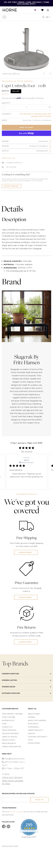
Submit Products (35, 730)
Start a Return (8, 717)
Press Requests (9, 743)
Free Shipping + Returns (12, 714)
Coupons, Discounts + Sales (38, 738)
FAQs (4, 724)
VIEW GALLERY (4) (11, 73)
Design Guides (34, 743)
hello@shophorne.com (15, 759)
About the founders (37, 720)
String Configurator (11, 747)
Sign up (39, 800)
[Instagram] (8, 828)
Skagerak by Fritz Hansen (17, 81)
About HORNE (34, 714)
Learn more (25, 552)
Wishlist (31, 733)
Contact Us (7, 727)
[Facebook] (4, 828)
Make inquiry (11, 186)
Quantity (6, 103)
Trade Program (9, 730)
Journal (31, 717)
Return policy (8, 720)
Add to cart (26, 127)
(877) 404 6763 (11, 167)
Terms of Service (9, 737)
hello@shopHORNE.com (14, 162)
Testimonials (33, 727)
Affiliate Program (10, 733)
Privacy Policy (8, 740)
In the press (33, 724)
